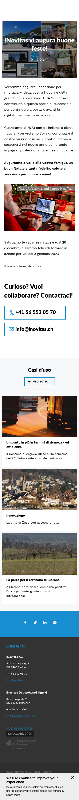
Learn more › (14, 794)
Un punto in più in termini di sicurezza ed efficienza (37, 445)
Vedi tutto (40, 381)
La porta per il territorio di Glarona (33, 580)
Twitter (35, 622)
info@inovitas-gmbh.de (20, 715)
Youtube (55, 622)
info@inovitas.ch (34, 329)
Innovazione (15, 515)
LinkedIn (45, 622)
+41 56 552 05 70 (35, 312)
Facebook (25, 622)
